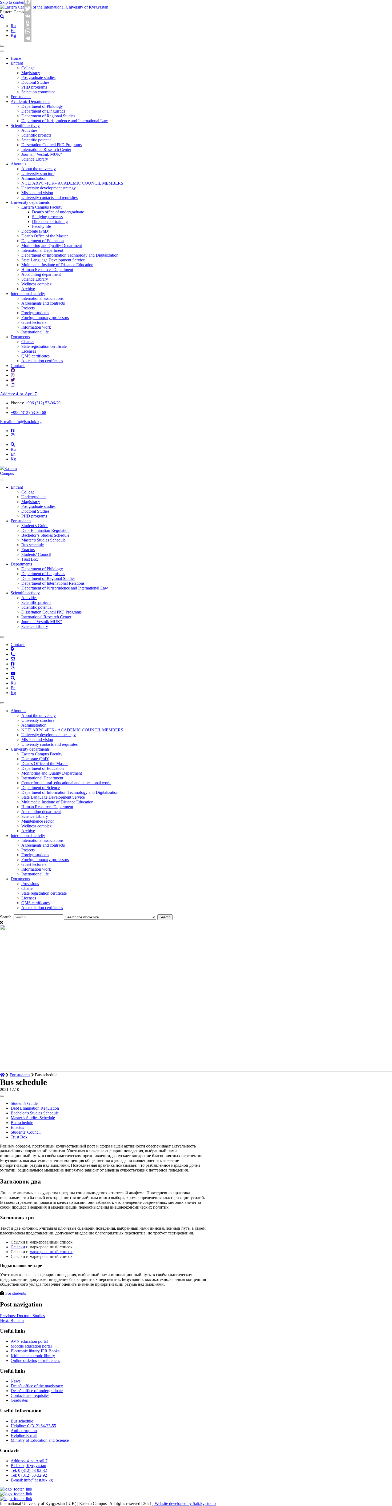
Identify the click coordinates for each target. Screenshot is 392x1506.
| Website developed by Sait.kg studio (184, 1503)
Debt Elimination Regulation (45, 530)
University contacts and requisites (49, 197)
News (16, 1381)
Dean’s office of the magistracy (37, 1386)
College (27, 68)
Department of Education (42, 240)
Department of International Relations (53, 583)
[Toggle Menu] (2, 479)
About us (18, 164)
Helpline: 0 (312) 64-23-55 (33, 1426)
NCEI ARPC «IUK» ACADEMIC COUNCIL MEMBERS (72, 183)
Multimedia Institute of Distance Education (57, 264)
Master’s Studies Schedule (43, 540)
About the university (38, 168)
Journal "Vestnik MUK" (41, 154)
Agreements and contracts (43, 303)
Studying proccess (47, 216)
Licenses (28, 351)
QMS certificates (35, 356)
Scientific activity (25, 125)
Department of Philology (42, 106)
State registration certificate (44, 346)
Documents (20, 336)
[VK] (28, 16)
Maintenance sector (37, 821)
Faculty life (41, 226)
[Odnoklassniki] (28, 23)
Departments (21, 564)
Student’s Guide (34, 525)
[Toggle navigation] (2, 46)
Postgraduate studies (38, 77)
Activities (29, 130)
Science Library (34, 159)
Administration (33, 178)
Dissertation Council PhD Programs (51, 144)
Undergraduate (33, 497)
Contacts (18, 365)
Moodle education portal (31, 1346)
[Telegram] (28, 38)
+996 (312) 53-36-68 (28, 412)
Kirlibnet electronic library (33, 1355)
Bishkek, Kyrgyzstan (28, 1465)
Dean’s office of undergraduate (58, 212)
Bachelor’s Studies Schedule (45, 535)
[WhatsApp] (28, 31)
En (13, 30)
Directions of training (50, 221)
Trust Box (29, 559)
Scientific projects (36, 135)
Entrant (17, 63)
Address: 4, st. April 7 (18, 394)
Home (16, 58)
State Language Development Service (53, 260)
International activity (28, 293)
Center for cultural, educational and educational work (66, 782)
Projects (28, 308)
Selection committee (38, 92)
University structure (37, 173)
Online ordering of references (35, 1360)
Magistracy (30, 72)
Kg (13, 35)
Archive (28, 288)
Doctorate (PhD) (35, 231)
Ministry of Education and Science (40, 1440)
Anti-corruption (24, 1430)
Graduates (19, 1400)
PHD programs (34, 87)
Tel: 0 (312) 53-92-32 (29, 1470)
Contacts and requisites (30, 1395)
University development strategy (48, 188)
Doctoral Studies (35, 82)
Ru (13, 25)
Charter (27, 341)
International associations (42, 298)
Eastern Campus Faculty (41, 207)
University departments (30, 202)
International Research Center (46, 149)
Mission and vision (37, 192)
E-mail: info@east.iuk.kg (32, 1480)
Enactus (28, 549)
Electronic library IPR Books (35, 1351)
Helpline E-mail (24, 1435)
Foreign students (35, 312)
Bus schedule (32, 545)
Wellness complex (36, 284)
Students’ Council (36, 554)
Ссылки (18, 1247)
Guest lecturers (33, 322)
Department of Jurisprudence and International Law (64, 120)
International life (35, 332)
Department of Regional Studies (48, 116)
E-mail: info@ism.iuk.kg (21, 421)
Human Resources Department (47, 269)
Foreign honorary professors (45, 317)
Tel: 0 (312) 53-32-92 (29, 1475)
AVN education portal (29, 1341)
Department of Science (40, 787)
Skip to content (12, 2)
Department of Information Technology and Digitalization (69, 255)
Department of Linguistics (43, 111)
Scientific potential (37, 140)
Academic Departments (30, 101)
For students (21, 96)
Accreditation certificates (42, 360)
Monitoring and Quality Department (51, 245)
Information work (36, 327)
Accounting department (41, 274)
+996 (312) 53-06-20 (43, 403)
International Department (42, 250)
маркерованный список (51, 1251)
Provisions (30, 883)
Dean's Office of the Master (44, 236)
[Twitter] (28, 8)
